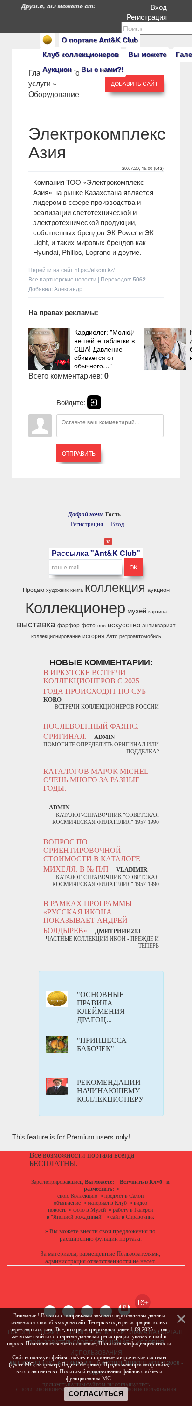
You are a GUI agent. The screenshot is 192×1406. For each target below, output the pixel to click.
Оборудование (53, 94)
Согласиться (96, 1394)
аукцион (158, 589)
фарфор (68, 625)
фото (89, 625)
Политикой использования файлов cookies (109, 1371)
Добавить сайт (134, 83)
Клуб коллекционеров (80, 54)
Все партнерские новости (62, 279)
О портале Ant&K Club (100, 40)
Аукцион (57, 69)
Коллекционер (75, 607)
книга (76, 589)
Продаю (33, 589)
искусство (124, 624)
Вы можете (147, 54)
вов (101, 625)
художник (57, 589)
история (93, 636)
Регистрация (149, 16)
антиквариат (159, 625)
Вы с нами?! (102, 69)
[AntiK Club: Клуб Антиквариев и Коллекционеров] (47, 40)
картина (157, 611)
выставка (36, 624)
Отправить (79, 453)
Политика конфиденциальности (134, 1343)
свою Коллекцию (77, 1196)
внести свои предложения (114, 1231)
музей (136, 610)
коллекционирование (56, 636)
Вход (161, 7)
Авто (111, 636)
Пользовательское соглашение (61, 1343)
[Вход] (94, 402)
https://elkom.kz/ (95, 270)
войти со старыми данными (67, 1336)
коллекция (115, 586)
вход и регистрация (128, 1322)
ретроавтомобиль (140, 636)
